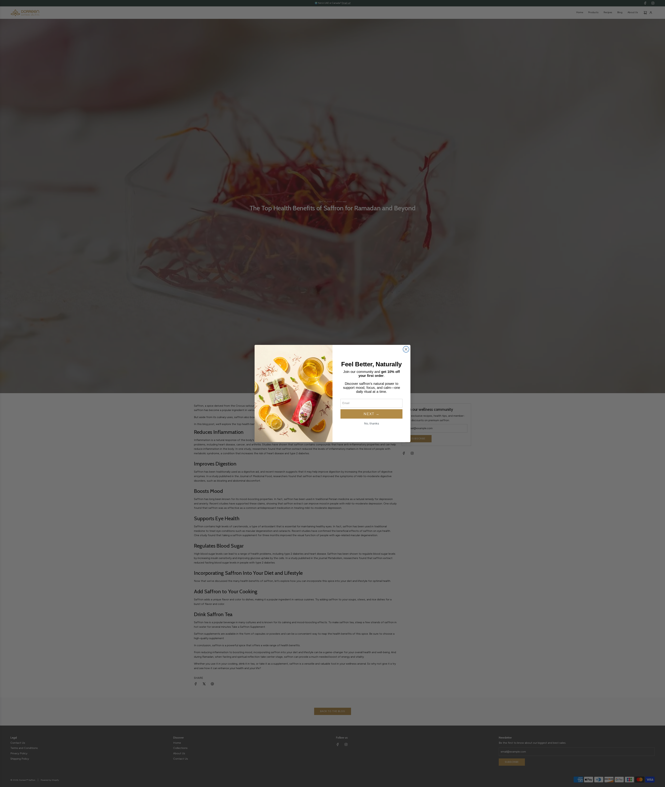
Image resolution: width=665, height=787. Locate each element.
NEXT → (371, 414)
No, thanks (371, 423)
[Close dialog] (406, 349)
